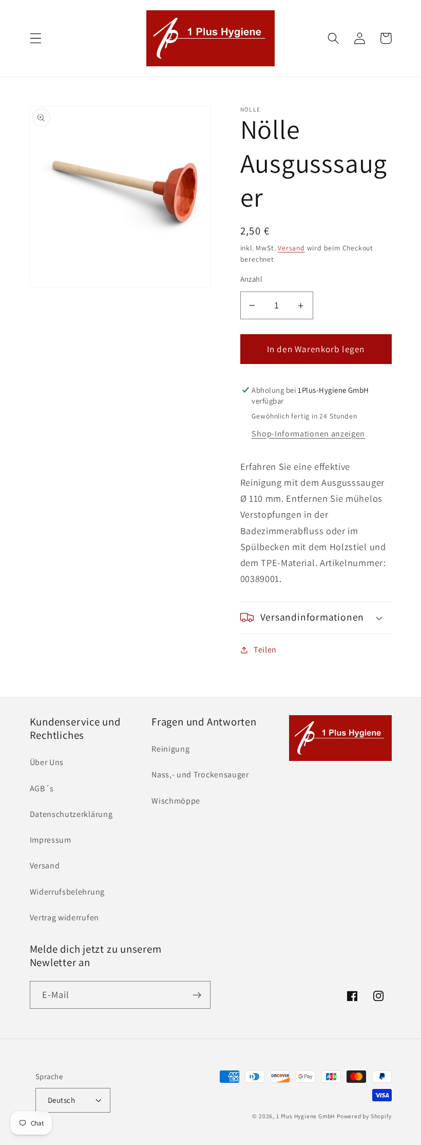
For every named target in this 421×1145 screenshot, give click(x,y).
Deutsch (61, 1100)
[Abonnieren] (197, 995)
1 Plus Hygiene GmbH (305, 1116)
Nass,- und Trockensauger (200, 774)
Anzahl (251, 279)
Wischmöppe (175, 800)
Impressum (50, 839)
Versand (291, 247)
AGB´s (42, 788)
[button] (36, 38)
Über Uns (47, 762)
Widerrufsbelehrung (67, 891)
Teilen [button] (265, 649)
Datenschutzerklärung (71, 814)
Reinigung (170, 748)
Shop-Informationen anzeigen (308, 433)
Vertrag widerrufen (64, 917)
